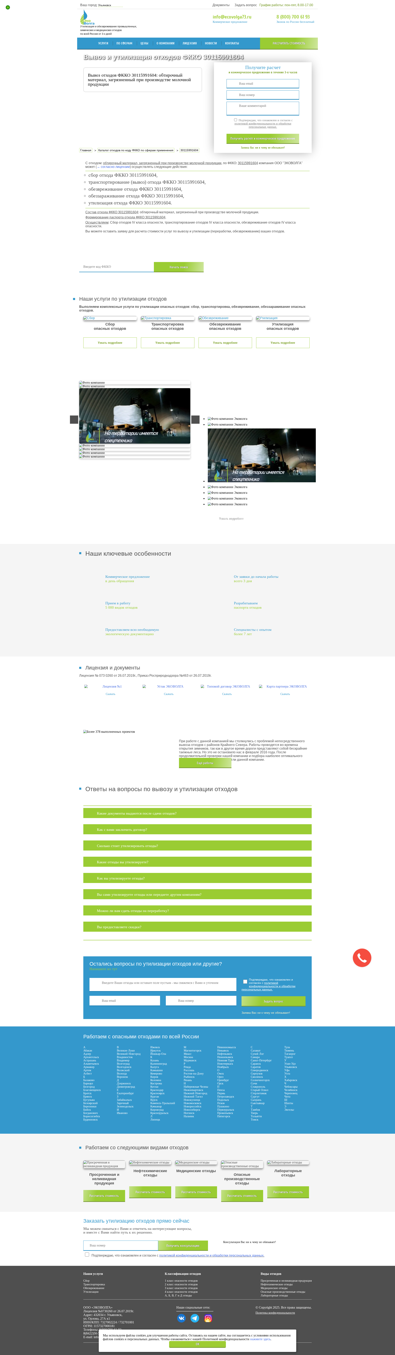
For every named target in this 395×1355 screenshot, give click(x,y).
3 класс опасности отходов (181, 1288)
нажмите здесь (260, 1339)
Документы (221, 5)
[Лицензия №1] (110, 686)
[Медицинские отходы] (196, 1162)
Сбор (86, 1280)
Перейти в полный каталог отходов (264, 267)
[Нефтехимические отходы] (150, 1162)
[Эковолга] (87, 22)
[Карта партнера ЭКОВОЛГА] (285, 686)
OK (197, 1344)
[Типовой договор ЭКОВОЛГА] (227, 686)
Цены (144, 43)
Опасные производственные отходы (283, 1291)
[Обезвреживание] (225, 318)
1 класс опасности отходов (181, 1280)
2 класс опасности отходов (181, 1284)
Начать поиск (179, 267)
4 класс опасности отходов (181, 1291)
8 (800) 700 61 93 (293, 17)
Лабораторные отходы (274, 1295)
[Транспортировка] (167, 318)
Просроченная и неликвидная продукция (286, 1280)
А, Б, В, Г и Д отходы (178, 1295)
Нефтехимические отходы (277, 1284)
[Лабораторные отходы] (288, 1162)
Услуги (103, 43)
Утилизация (90, 1291)
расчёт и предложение (262, 138)
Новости (211, 43)
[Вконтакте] (181, 1322)
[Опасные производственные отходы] (242, 1164)
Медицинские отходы (274, 1288)
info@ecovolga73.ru (232, 17)
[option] (110, 690)
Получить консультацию (183, 1246)
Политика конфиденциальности (275, 1312)
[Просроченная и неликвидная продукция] (104, 1164)
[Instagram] (208, 1322)
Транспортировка (94, 1284)
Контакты (232, 43)
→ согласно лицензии (113, 167)
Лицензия (190, 43)
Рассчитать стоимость (289, 43)
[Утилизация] (283, 318)
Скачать (110, 694)
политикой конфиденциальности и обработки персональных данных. (263, 125)
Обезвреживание (93, 1288)
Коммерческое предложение (230, 21)
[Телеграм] (195, 1322)
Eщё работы (205, 763)
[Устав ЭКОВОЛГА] (169, 686)
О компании (165, 43)
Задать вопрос (246, 5)
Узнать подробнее (110, 343)
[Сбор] (110, 318)
